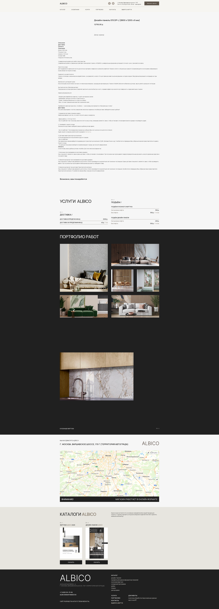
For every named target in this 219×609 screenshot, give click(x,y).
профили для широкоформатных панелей (124, 580)
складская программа (118, 584)
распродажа (115, 590)
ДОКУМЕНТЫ (132, 596)
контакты (115, 600)
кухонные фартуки (117, 582)
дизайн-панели (116, 578)
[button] (151, 3)
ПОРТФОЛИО (99, 9)
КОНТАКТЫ (112, 9)
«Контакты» (88, 132)
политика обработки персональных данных (142, 598)
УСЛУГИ (87, 9)
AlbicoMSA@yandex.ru (68, 595)
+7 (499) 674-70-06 (66, 592)
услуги (114, 596)
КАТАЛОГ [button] (62, 9)
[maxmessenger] (113, 3)
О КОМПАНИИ (75, 9)
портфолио (115, 598)
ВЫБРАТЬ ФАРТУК (127, 9)
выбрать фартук (117, 603)
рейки (113, 586)
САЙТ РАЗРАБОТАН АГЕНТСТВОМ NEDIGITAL (74, 601)
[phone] (109, 3)
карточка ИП (132, 600)
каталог (114, 575)
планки (113, 588)
